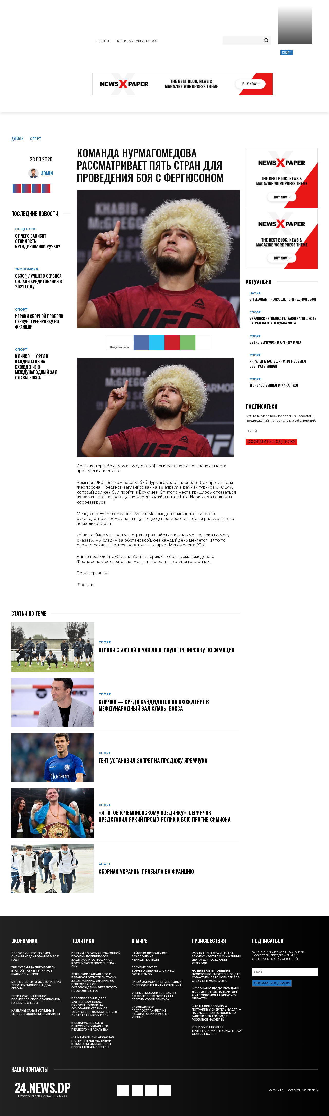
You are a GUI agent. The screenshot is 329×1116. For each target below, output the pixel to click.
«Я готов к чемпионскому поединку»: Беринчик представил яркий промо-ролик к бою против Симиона (165, 816)
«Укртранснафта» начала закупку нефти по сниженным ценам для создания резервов (216, 958)
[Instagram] (26, 188)
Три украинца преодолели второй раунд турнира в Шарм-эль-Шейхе (33, 971)
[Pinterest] (172, 342)
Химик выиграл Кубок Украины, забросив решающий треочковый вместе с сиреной (294, 69)
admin (47, 173)
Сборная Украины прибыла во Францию (146, 871)
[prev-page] (247, 393)
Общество (25, 229)
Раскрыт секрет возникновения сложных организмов (153, 971)
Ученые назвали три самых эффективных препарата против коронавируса (154, 996)
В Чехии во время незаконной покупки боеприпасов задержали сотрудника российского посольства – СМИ (96, 959)
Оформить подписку (271, 441)
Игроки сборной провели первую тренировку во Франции (39, 321)
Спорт (286, 52)
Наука (255, 293)
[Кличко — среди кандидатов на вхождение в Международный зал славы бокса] (52, 702)
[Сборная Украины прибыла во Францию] (52, 868)
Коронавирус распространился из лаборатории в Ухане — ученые (151, 1012)
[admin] (34, 173)
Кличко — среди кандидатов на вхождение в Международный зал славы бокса (36, 367)
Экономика (26, 269)
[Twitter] (36, 188)
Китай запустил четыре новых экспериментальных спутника (156, 983)
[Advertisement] (185, 60)
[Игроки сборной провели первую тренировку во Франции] (52, 647)
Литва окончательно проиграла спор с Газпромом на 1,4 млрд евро (35, 1000)
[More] (203, 342)
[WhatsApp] (187, 342)
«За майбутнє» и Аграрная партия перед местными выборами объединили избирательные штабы (92, 1042)
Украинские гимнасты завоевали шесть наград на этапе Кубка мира (283, 320)
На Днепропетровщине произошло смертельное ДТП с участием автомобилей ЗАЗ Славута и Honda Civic (216, 976)
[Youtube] (46, 188)
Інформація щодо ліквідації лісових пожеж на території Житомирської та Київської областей (215, 993)
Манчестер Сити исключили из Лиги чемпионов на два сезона (36, 985)
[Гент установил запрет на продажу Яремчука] (52, 757)
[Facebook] (17, 188)
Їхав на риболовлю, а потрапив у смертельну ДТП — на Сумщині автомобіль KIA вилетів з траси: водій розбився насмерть (216, 1013)
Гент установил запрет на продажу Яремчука (153, 760)
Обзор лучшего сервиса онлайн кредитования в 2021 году (38, 281)
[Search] (266, 40)
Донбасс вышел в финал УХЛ (274, 385)
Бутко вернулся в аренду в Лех (275, 342)
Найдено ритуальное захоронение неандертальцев (149, 956)
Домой (17, 138)
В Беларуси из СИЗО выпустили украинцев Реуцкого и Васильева (89, 1026)
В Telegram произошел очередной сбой (283, 299)
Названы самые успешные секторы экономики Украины (35, 1012)
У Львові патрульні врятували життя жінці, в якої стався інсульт (217, 1031)
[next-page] (250, 393)
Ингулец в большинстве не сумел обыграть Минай (278, 363)
